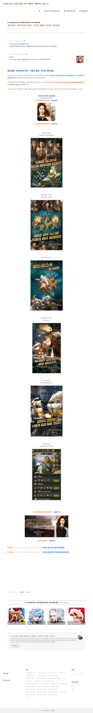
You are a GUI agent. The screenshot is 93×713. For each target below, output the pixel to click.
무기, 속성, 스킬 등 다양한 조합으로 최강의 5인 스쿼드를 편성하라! (29, 59)
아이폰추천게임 (53, 695)
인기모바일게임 (55, 686)
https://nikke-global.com (17, 54)
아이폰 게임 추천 (42, 673)
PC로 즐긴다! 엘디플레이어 (18, 44)
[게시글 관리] (15, 592)
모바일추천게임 (42, 675)
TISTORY (47, 710)
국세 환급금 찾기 (83, 11)
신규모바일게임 (41, 678)
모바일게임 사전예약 (49, 681)
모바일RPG (63, 692)
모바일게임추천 (53, 675)
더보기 (27, 697)
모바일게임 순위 (31, 673)
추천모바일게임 (53, 689)
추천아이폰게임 (31, 692)
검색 (88, 674)
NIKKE (11, 57)
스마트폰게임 (63, 684)
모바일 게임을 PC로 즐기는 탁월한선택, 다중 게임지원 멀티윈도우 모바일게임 (33, 46)
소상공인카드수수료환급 (54, 678)
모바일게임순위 (31, 695)
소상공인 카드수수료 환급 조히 (52, 11)
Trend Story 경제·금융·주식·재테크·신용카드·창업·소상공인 (28, 3)
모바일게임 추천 (31, 675)
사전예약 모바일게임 (32, 684)
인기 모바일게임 (31, 686)
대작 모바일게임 (42, 689)
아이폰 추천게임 (53, 692)
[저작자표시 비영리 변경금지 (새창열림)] (27, 592)
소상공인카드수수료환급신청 (57, 673)
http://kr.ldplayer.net (16, 41)
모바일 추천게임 (31, 689)
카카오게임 (38, 681)
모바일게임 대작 (42, 692)
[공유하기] (13, 592)
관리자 (52, 710)
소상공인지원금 (44, 684)
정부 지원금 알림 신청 (69, 11)
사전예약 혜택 (30, 678)
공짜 (64, 678)
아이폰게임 (30, 681)
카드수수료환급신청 (43, 686)
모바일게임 (54, 684)
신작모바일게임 (42, 695)
